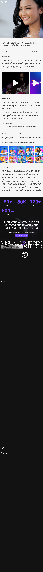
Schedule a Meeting (20, 235)
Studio (26, 1)
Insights (33, 1)
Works (39, 1)
